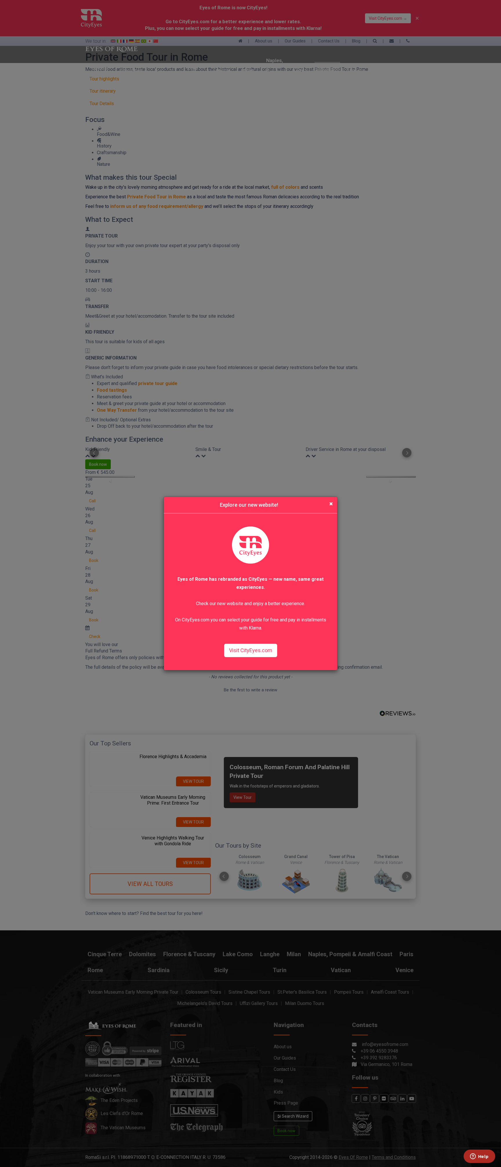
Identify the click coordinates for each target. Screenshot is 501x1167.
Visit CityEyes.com (250, 650)
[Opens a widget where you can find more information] (479, 1157)
